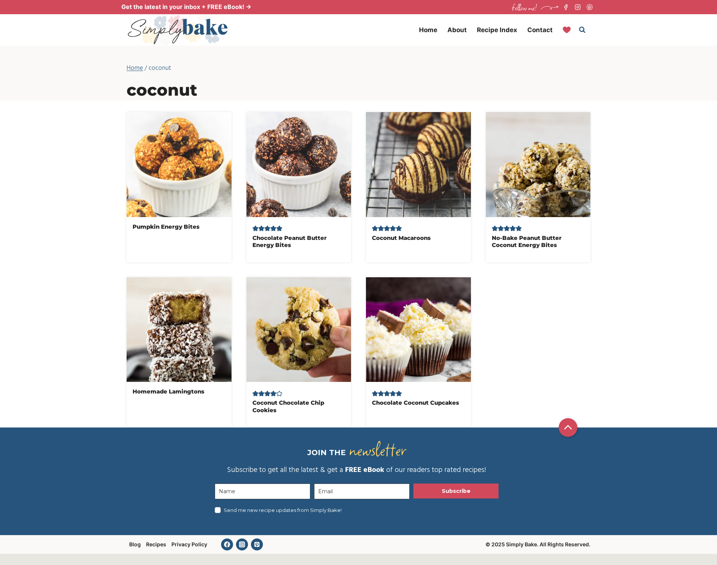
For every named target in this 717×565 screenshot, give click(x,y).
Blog (135, 544)
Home (428, 30)
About (457, 30)
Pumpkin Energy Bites (166, 226)
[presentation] (179, 164)
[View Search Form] (582, 30)
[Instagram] (578, 7)
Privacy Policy (189, 544)
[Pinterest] (590, 7)
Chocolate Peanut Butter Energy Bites (289, 241)
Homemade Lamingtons (168, 391)
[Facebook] (566, 7)
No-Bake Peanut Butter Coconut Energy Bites (527, 241)
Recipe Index (497, 30)
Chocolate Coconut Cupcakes (415, 402)
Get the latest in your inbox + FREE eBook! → (186, 6)
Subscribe (456, 491)
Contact (540, 30)
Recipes (156, 544)
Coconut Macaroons (401, 237)
